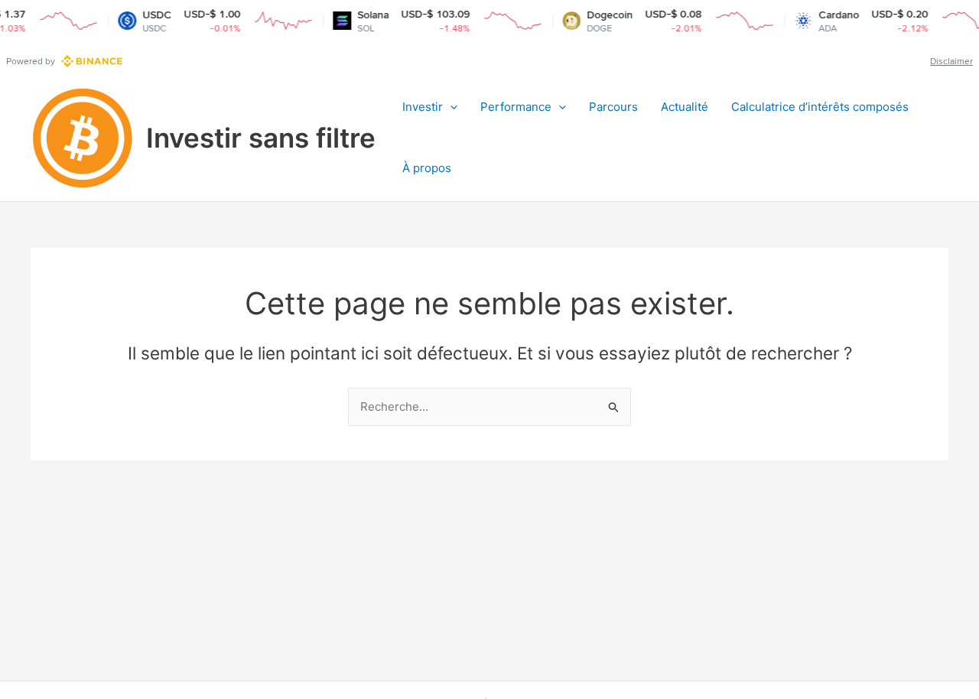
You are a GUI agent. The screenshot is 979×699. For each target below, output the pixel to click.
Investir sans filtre (261, 138)
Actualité (684, 106)
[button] (450, 107)
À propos (426, 168)
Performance (515, 106)
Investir (422, 106)
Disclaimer (951, 61)
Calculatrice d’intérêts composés (820, 106)
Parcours (613, 106)
